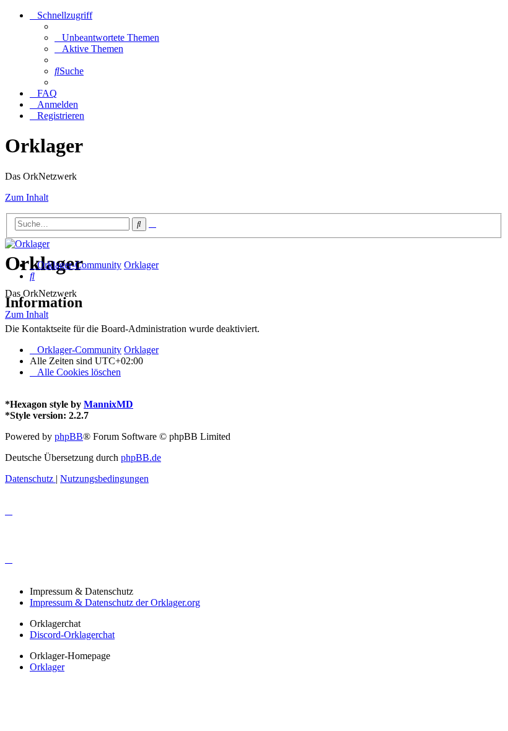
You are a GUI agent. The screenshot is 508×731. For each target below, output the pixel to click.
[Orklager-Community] (27, 244)
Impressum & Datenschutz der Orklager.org (115, 602)
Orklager (47, 667)
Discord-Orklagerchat (72, 634)
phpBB (69, 436)
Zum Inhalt (26, 197)
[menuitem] (107, 37)
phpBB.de (141, 457)
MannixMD (108, 404)
